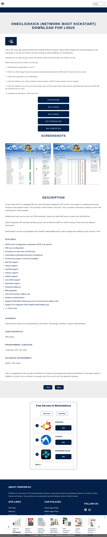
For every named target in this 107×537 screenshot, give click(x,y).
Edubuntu (59, 422)
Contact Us (12, 515)
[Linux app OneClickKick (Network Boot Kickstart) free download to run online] (11, 41)
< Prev (48, 387)
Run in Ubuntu (53, 107)
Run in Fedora (53, 114)
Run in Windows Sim (54, 121)
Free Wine (62, 413)
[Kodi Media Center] (46, 454)
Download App (53, 100)
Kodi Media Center (63, 451)
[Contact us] (89, 510)
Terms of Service (50, 515)
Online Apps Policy (51, 508)
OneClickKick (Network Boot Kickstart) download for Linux (53, 26)
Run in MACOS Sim (53, 128)
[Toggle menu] (2, 3)
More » (38, 465)
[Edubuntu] (46, 425)
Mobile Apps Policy (51, 511)
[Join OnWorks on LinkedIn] (85, 510)
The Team (12, 508)
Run (63, 428)
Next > (59, 387)
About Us (11, 511)
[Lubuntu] (46, 440)
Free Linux (46, 413)
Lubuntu (58, 436)
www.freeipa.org (52, 231)
